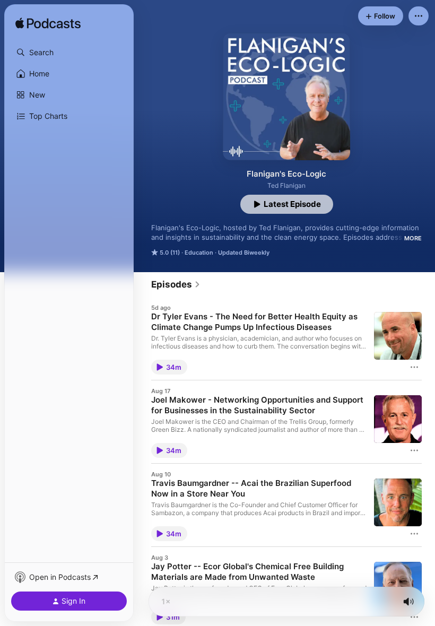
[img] (48, 24)
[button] (69, 53)
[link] (176, 284)
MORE (413, 238)
